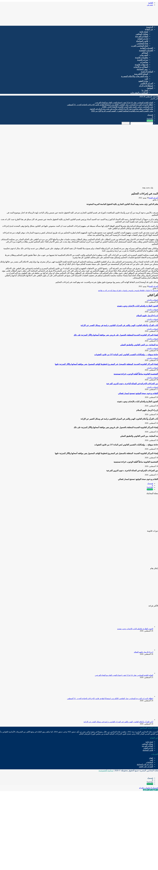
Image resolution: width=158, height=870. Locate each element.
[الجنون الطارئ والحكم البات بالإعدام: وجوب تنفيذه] (139, 627)
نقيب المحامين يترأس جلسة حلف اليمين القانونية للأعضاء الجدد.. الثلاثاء (127, 107)
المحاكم (145, 53)
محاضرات (144, 62)
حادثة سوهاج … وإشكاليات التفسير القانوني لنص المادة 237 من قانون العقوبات (126, 354)
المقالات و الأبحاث (141, 67)
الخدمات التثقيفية (146, 50)
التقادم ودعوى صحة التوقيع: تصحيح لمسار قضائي (138, 393)
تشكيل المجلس (142, 34)
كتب (146, 79)
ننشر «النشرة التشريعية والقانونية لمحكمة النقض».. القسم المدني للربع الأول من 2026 (122, 111)
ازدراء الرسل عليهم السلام (147, 315)
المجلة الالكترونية (141, 74)
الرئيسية (149, 27)
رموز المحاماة (142, 69)
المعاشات (149, 762)
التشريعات (144, 55)
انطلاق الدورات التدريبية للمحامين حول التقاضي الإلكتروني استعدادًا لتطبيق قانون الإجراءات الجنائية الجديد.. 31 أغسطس (110, 105)
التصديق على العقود (146, 766)
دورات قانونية (142, 60)
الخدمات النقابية (146, 48)
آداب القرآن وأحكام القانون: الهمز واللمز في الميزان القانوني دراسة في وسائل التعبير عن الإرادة (119, 325)
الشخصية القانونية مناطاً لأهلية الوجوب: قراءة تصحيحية (136, 374)
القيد (151, 760)
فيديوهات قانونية (141, 64)
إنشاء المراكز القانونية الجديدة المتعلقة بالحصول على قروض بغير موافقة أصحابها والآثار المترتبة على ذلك (116, 335)
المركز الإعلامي (146, 83)
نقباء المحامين (142, 43)
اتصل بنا (145, 90)
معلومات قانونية (141, 57)
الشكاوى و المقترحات (139, 93)
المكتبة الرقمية (147, 71)
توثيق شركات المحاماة (145, 764)
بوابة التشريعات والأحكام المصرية (134, 76)
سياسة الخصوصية (106, 770)
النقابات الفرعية (141, 36)
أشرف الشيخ (153, 198)
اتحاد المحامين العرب (139, 46)
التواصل (150, 88)
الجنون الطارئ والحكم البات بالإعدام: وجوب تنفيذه (137, 306)
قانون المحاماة (142, 41)
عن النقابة (149, 29)
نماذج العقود (143, 81)
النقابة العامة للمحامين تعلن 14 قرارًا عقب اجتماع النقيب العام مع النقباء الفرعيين (124, 103)
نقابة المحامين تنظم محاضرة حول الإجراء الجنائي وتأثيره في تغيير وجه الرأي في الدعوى (121, 109)
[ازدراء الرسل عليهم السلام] (139, 650)
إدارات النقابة (143, 39)
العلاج (151, 758)
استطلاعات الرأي (146, 86)
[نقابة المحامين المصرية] (129, 23)
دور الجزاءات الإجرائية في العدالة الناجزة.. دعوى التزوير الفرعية (132, 384)
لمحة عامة (143, 32)
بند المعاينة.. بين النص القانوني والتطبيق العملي (139, 345)
